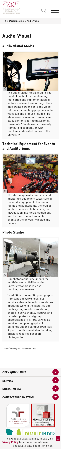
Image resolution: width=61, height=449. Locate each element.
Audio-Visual (16, 36)
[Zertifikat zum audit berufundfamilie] (18, 415)
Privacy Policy (10, 442)
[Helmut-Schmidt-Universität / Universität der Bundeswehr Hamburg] (10, 7)
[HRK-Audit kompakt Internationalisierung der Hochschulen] (43, 415)
